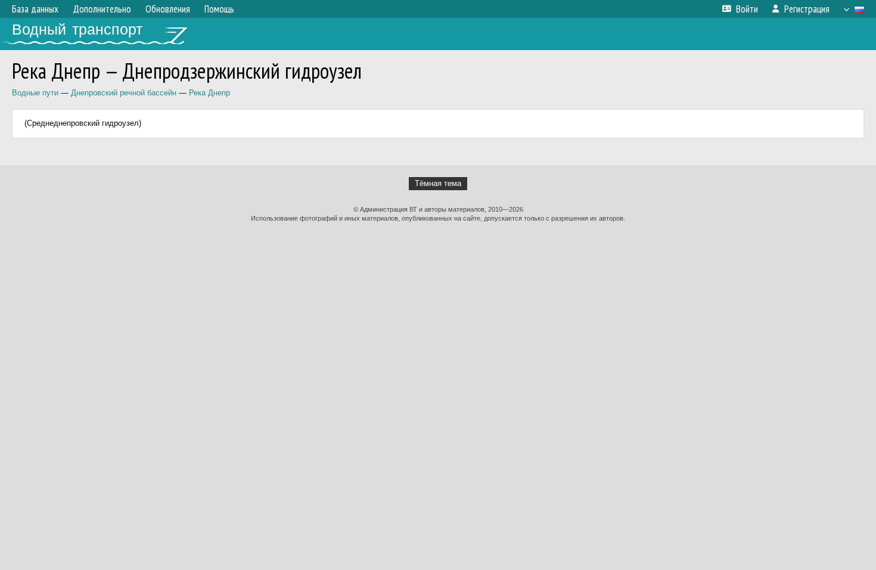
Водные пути (35, 92)
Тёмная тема (438, 183)
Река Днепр (209, 92)
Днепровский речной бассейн (123, 92)
